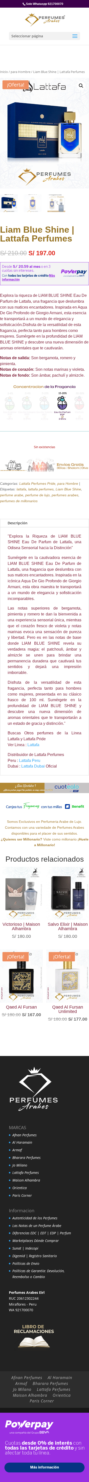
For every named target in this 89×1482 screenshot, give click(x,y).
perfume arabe (11, 495)
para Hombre (20, 72)
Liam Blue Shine (68, 489)
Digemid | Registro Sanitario (34, 1256)
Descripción (17, 523)
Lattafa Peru (29, 760)
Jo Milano (19, 1165)
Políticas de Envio (25, 1263)
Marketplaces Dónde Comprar (35, 1240)
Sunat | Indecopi (25, 1248)
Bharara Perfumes (26, 1157)
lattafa (21, 489)
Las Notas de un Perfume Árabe (36, 1225)
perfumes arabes (65, 495)
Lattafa (33, 745)
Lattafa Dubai (33, 766)
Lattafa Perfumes (25, 1172)
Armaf (17, 1150)
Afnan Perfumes (24, 1135)
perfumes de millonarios (19, 501)
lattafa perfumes (41, 489)
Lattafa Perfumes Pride (37, 483)
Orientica (19, 1187)
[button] (81, 85)
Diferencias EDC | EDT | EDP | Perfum (41, 1233)
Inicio (4, 72)
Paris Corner (22, 1195)
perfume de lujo (37, 495)
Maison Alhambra (26, 1180)
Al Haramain (22, 1142)
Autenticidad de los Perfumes (34, 1218)
